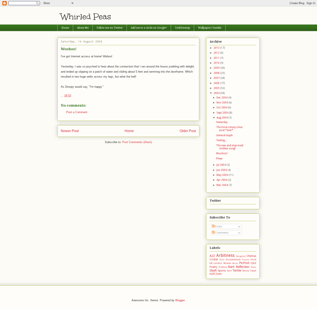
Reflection (242, 266)
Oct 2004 (222, 107)
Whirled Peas (86, 16)
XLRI (212, 273)
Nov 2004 (223, 102)
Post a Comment (76, 112)
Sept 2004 (223, 112)
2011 (216, 57)
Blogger (180, 300)
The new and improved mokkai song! (229, 147)
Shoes (253, 267)
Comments (221, 232)
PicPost (244, 263)
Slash (213, 270)
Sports (222, 270)
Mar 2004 (223, 185)
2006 (216, 83)
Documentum (233, 259)
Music (235, 263)
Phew (219, 158)
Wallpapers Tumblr (209, 27)
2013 (216, 47)
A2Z (212, 256)
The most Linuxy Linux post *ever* (229, 129)
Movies (227, 263)
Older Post (188, 131)
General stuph (224, 135)
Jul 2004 (222, 164)
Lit (211, 263)
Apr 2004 (222, 179)
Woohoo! (222, 153)
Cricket (214, 259)
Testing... (221, 140)
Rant (231, 266)
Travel (253, 270)
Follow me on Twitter (110, 27)
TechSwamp (182, 27)
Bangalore (241, 256)
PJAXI (253, 263)
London (217, 263)
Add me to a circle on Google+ (149, 27)
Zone (218, 273)
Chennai (251, 256)
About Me (83, 27)
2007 (216, 78)
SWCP (229, 271)
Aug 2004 (222, 117)
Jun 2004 (222, 170)
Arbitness (225, 255)
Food (253, 259)
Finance (245, 259)
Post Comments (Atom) (137, 142)
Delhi (221, 259)
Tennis (245, 270)
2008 (216, 73)
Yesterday (222, 122)
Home (65, 27)
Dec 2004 (222, 97)
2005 (216, 88)
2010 (216, 62)
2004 (216, 93)
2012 (216, 52)
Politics (223, 267)
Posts (218, 226)
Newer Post (70, 131)
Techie (236, 270)
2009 (216, 67)
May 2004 (223, 174)
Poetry (213, 266)
